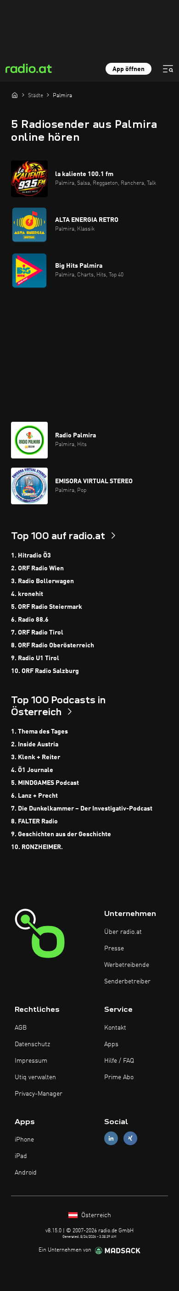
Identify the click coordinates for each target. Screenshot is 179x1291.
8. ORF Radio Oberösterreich (52, 645)
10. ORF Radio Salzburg (45, 671)
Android (26, 1173)
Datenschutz (32, 1044)
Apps (111, 1044)
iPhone (24, 1140)
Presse (114, 948)
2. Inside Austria (34, 744)
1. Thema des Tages (39, 731)
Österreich (95, 1215)
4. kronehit (27, 594)
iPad (21, 1156)
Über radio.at (123, 932)
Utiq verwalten (35, 1077)
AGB (21, 1028)
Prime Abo (119, 1077)
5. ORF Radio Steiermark (46, 607)
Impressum (31, 1061)
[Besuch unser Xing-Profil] (130, 1138)
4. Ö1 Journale (32, 770)
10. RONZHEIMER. (37, 847)
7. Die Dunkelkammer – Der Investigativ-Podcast (81, 808)
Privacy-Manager (38, 1094)
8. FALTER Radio (34, 821)
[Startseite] (14, 95)
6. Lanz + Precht (34, 796)
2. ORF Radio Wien (37, 568)
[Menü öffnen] (167, 68)
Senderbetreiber (127, 981)
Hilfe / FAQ (119, 1061)
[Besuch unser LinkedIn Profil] (111, 1138)
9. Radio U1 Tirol (35, 658)
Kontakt (115, 1028)
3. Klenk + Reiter (35, 757)
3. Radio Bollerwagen (42, 581)
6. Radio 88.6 (30, 620)
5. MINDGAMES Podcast (45, 783)
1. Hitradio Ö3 (31, 555)
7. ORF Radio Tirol (37, 632)
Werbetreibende (126, 965)
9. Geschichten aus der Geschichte (61, 834)
